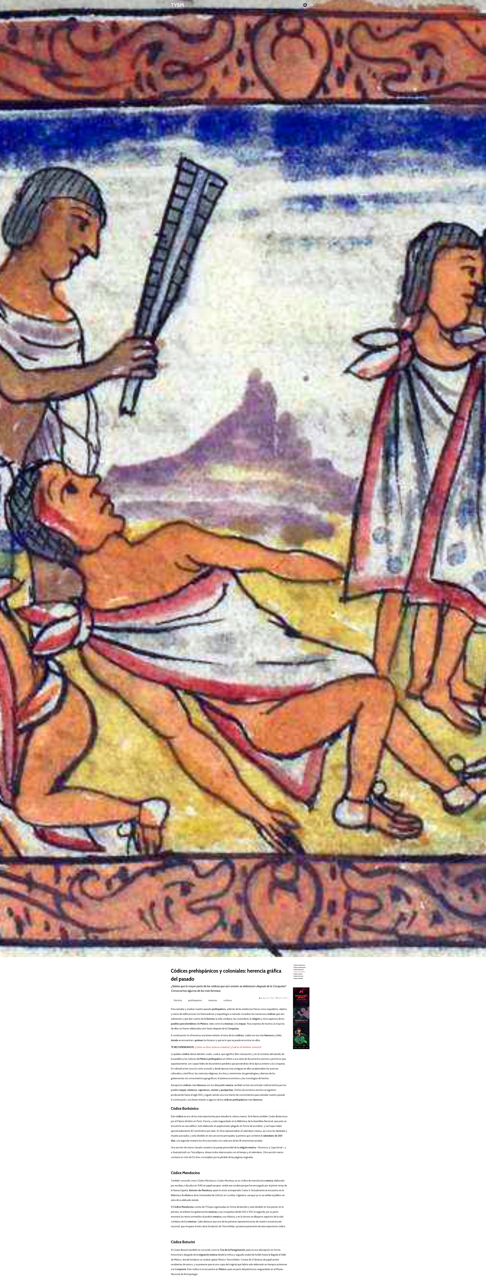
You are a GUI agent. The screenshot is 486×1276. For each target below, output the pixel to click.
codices (227, 1000)
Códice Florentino (299, 972)
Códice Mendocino (299, 967)
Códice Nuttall (298, 978)
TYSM (177, 5)
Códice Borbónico (299, 965)
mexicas (212, 1000)
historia (178, 1000)
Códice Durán (297, 974)
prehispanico (195, 1000)
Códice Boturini (298, 969)
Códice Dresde (298, 976)
